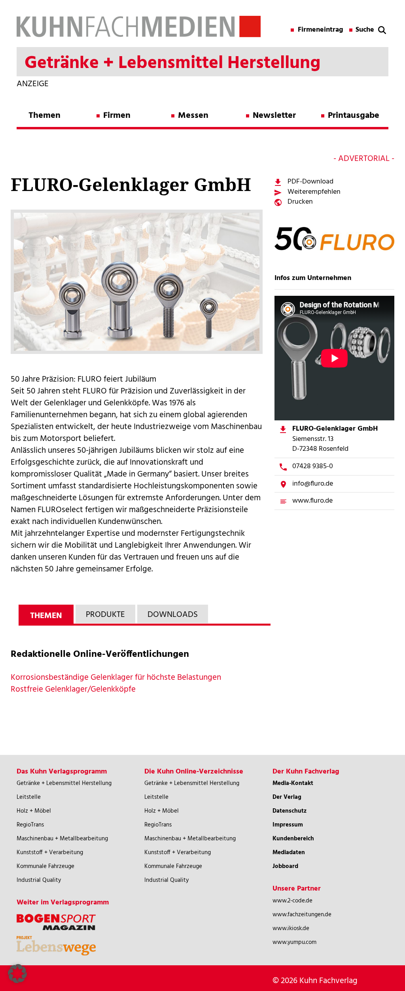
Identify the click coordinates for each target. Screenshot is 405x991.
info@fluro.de (312, 484)
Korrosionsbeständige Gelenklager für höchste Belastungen (116, 677)
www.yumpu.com (294, 942)
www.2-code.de (292, 901)
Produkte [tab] (105, 614)
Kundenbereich (293, 838)
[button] (17, 973)
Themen (44, 116)
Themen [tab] (46, 615)
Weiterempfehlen (314, 192)
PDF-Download (310, 181)
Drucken (300, 202)
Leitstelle (29, 797)
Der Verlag (287, 797)
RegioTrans (30, 825)
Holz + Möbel (34, 811)
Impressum (288, 825)
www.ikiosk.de (291, 928)
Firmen (117, 116)
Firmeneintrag (320, 30)
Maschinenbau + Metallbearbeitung (62, 838)
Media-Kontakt (293, 783)
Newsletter (274, 116)
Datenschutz (290, 811)
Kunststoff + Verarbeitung (50, 852)
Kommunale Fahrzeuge (45, 866)
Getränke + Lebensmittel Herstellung (64, 783)
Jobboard (285, 866)
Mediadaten (289, 852)
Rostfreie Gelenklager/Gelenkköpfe (73, 689)
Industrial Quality (39, 880)
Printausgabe (353, 116)
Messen (193, 116)
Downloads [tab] (173, 614)
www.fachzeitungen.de (302, 914)
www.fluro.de (312, 501)
